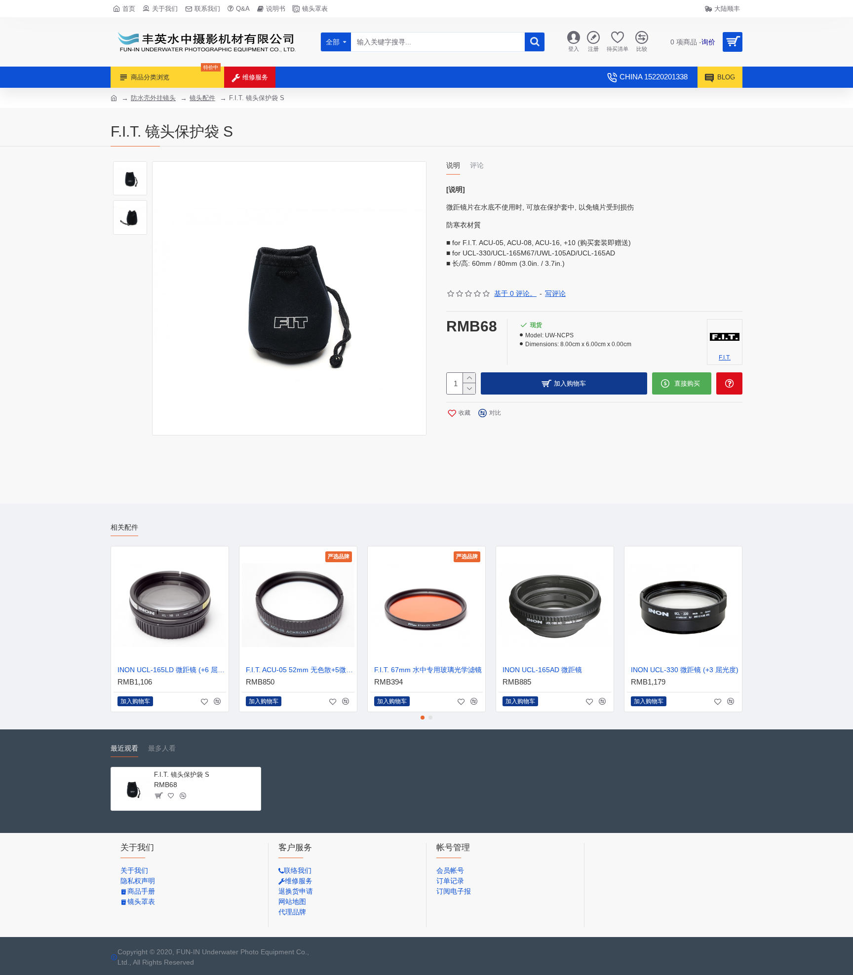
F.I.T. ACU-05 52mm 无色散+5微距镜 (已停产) (300, 670)
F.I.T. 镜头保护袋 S (181, 774)
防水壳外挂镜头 (153, 98)
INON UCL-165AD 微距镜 (542, 670)
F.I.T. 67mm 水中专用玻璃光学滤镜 (428, 670)
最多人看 (162, 748)
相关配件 (124, 527)
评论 (477, 165)
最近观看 (124, 748)
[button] (423, 718)
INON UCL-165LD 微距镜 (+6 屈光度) (171, 670)
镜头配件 (202, 98)
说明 (453, 165)
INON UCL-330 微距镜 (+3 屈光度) (684, 670)
